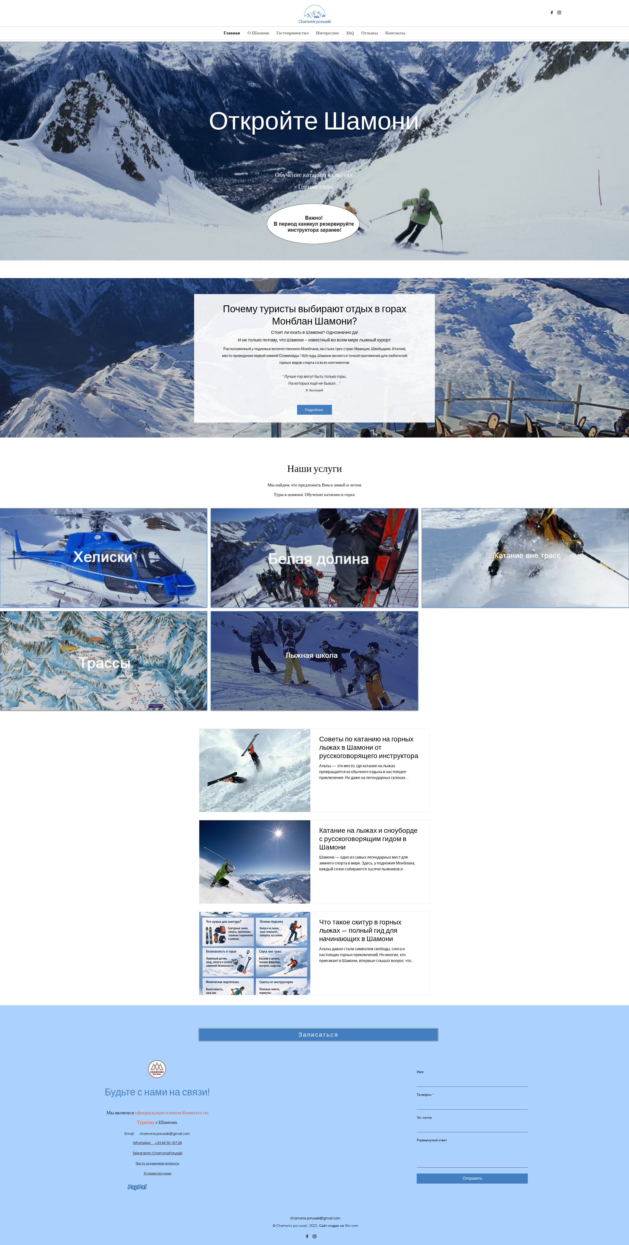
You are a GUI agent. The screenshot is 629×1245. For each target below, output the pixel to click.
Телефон (425, 1095)
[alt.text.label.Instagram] (559, 12)
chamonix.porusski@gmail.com (165, 1134)
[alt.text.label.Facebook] (551, 12)
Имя (420, 1072)
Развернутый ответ (432, 1140)
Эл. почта (424, 1117)
